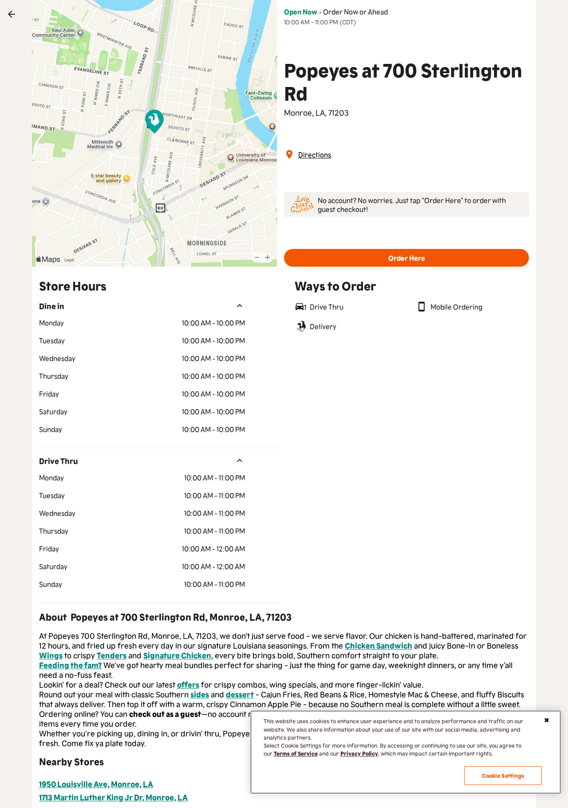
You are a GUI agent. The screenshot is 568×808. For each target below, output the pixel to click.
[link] (11, 14)
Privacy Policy (359, 753)
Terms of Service (296, 753)
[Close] (546, 720)
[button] (406, 258)
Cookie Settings (503, 775)
